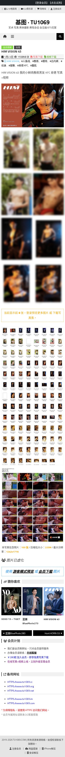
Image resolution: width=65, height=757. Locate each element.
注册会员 (57, 9)
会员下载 (45, 571)
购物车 (43, 9)
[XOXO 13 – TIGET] (11, 602)
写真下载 (37, 57)
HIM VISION (13, 61)
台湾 (18, 47)
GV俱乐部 (28, 9)
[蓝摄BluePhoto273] (32, 602)
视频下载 (51, 57)
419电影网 (11, 9)
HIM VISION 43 (51, 619)
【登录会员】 (41, 2)
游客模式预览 (23, 571)
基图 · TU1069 (32, 22)
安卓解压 (33, 752)
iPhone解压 (50, 748)
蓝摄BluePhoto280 (15, 633)
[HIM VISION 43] (54, 602)
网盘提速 (33, 748)
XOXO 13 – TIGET (10, 619)
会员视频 (7, 47)
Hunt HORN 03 (52, 633)
